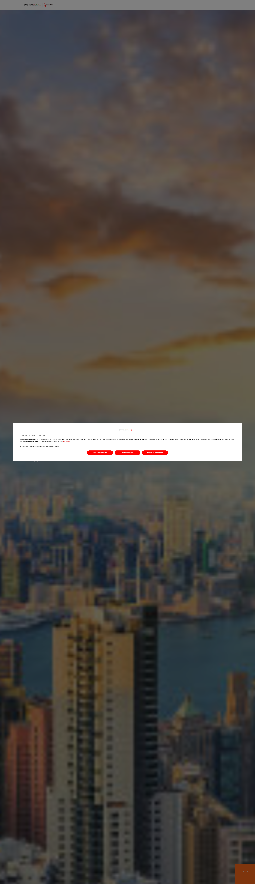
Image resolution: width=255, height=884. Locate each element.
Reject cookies (127, 452)
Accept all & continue (155, 452)
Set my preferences (100, 452)
